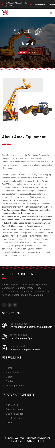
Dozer (9, 422)
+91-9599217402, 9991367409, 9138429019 (31, 326)
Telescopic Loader (15, 385)
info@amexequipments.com (25, 349)
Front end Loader (15, 409)
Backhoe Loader (14, 413)
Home (22, 52)
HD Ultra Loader (14, 417)
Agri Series (12, 404)
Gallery (9, 376)
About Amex (12, 372)
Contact (10, 381)
